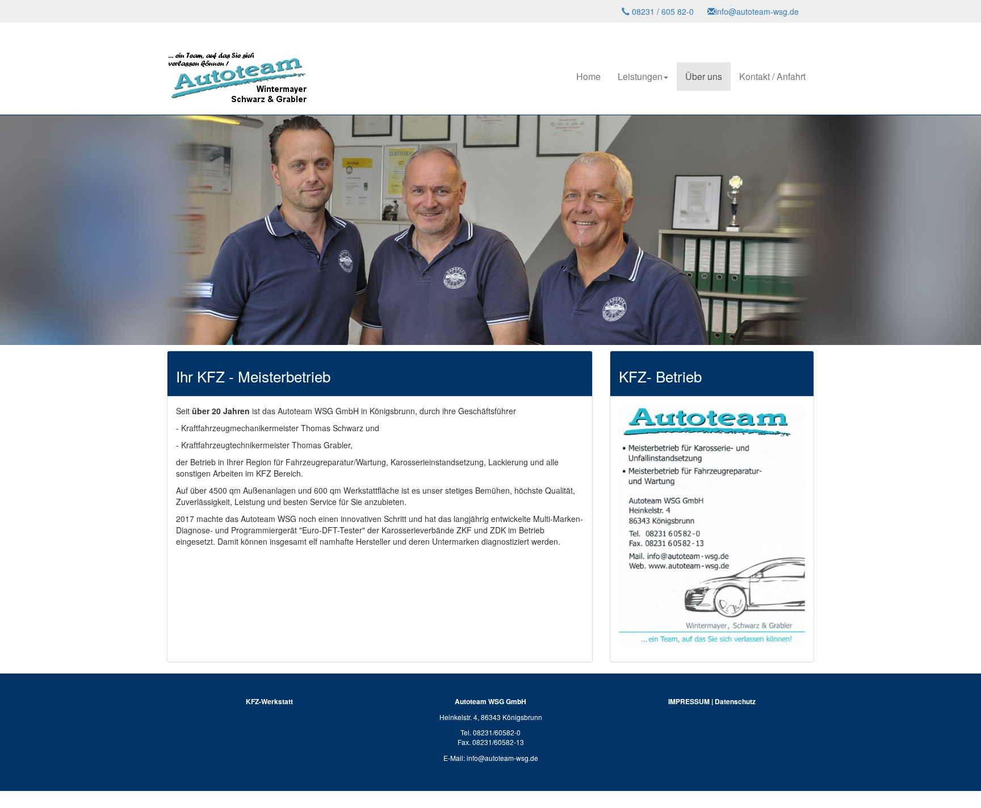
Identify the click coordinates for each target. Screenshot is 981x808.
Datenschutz (735, 701)
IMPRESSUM (689, 701)
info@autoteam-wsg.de (757, 11)
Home (588, 76)
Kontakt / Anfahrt (772, 76)
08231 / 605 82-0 (662, 11)
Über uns (703, 76)
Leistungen (640, 76)
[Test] (237, 63)
